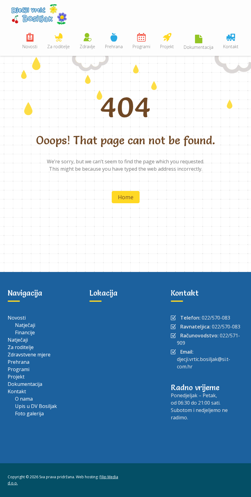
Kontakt (230, 46)
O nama (24, 398)
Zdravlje (87, 46)
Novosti (29, 46)
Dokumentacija (198, 47)
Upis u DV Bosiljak (36, 406)
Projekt (167, 46)
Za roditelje (58, 46)
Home (125, 197)
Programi (141, 46)
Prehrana (114, 46)
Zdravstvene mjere (29, 354)
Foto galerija (29, 413)
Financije (25, 332)
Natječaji (25, 325)
